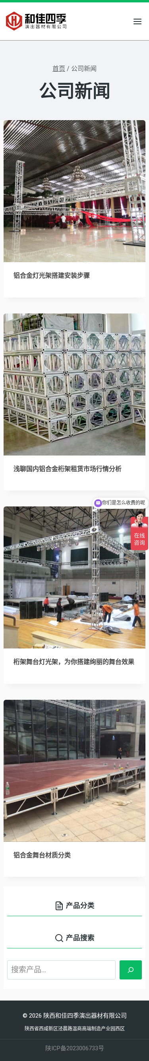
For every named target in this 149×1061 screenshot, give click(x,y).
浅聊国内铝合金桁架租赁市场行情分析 (68, 469)
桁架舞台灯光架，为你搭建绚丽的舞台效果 (74, 662)
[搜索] (131, 969)
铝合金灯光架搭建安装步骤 (52, 275)
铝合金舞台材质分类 (42, 855)
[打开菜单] (137, 21)
